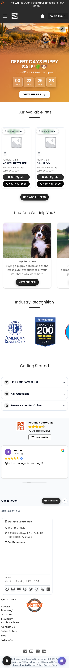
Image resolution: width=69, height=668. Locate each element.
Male (43, 159)
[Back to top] (65, 501)
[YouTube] (19, 589)
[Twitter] (31, 589)
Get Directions (16, 542)
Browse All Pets (34, 197)
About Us (6, 614)
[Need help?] (7, 660)
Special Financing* (7, 608)
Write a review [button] (39, 437)
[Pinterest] (25, 589)
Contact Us (8, 626)
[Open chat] (62, 661)
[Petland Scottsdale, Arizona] (14, 16)
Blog (3, 635)
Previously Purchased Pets (10, 620)
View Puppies (32, 94)
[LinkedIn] (48, 589)
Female (10, 159)
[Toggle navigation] (5, 16)
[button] (13, 131)
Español (8, 640)
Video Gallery (9, 631)
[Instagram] (13, 589)
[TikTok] (36, 589)
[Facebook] (7, 589)
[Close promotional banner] (62, 29)
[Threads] (43, 589)
